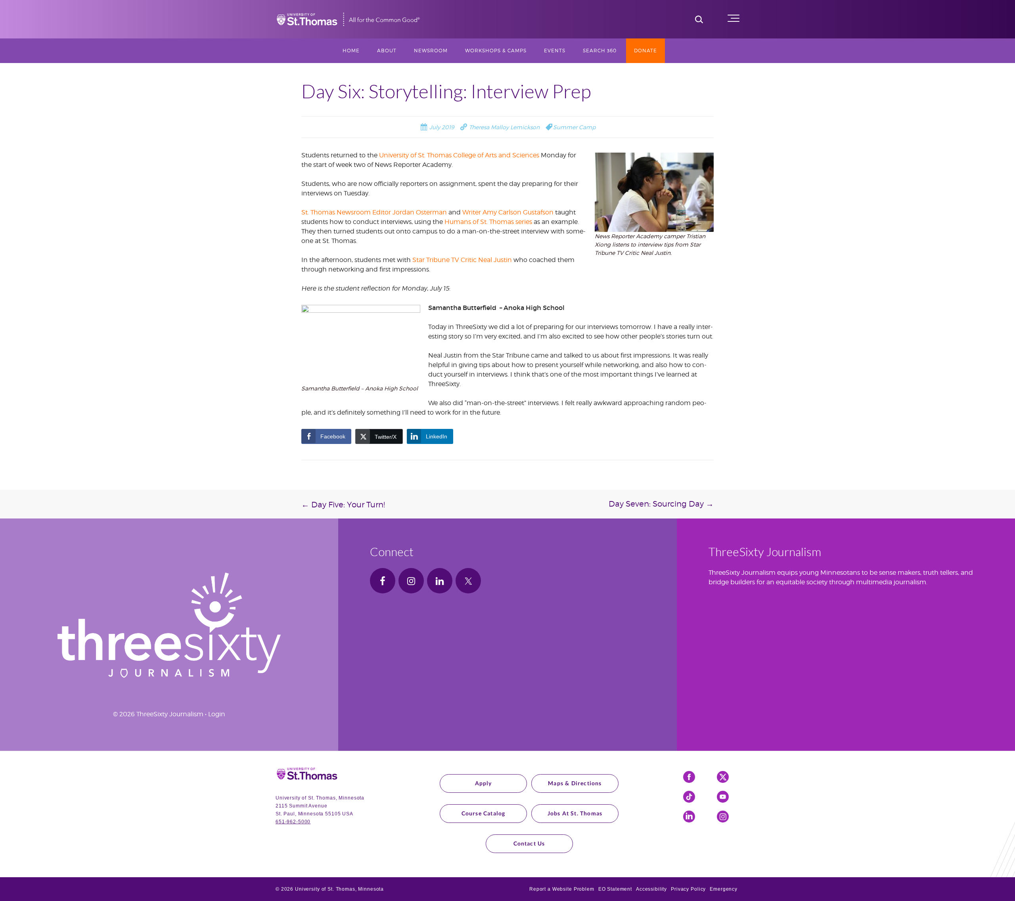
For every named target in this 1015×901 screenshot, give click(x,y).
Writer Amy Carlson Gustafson (507, 212)
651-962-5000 (293, 821)
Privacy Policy (688, 889)
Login (216, 714)
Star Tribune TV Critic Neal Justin (462, 260)
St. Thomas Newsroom (336, 212)
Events (554, 51)
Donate (645, 51)
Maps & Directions (574, 783)
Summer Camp (574, 127)
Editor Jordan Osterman (409, 212)
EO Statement (615, 889)
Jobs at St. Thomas (575, 813)
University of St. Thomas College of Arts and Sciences (459, 155)
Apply (483, 783)
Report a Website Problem (561, 889)
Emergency (723, 889)
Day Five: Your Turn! (343, 504)
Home (351, 51)
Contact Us (529, 843)
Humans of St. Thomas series (488, 222)
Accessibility (651, 889)
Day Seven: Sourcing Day (661, 504)
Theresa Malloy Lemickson (503, 127)
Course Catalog (484, 813)
